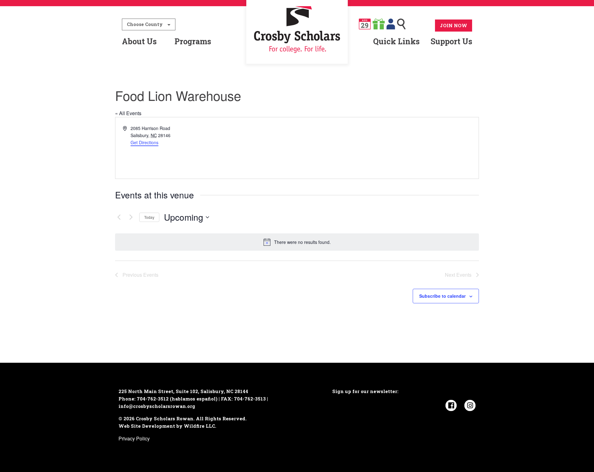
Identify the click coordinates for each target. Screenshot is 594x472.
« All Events (128, 113)
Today (149, 217)
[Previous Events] (119, 217)
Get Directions (144, 142)
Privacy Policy (134, 438)
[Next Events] (131, 217)
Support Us (451, 41)
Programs (192, 41)
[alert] (297, 242)
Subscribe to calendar (442, 296)
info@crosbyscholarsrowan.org (156, 406)
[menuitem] (297, 41)
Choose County (145, 24)
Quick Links (396, 41)
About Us (139, 41)
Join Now (453, 25)
